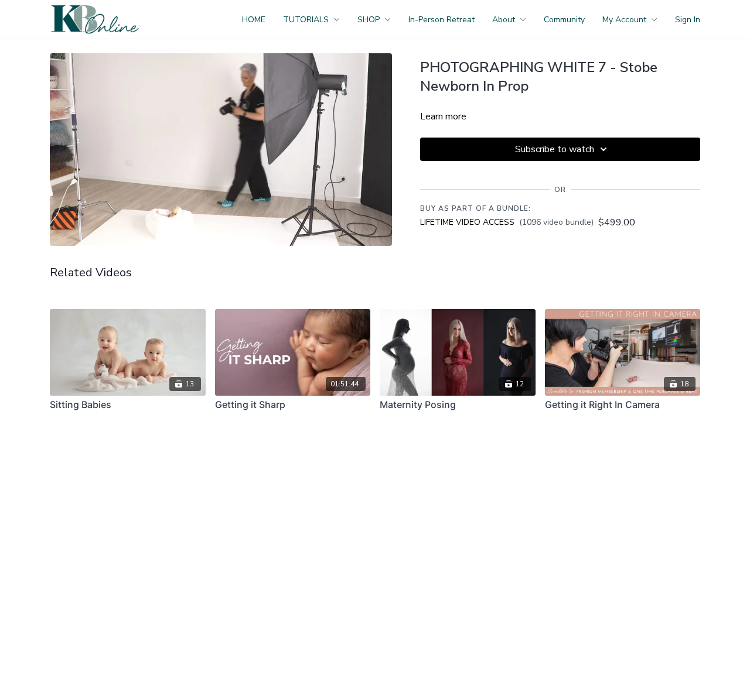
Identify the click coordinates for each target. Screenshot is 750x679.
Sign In (687, 19)
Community (564, 19)
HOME (253, 19)
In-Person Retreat (441, 19)
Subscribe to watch (554, 149)
